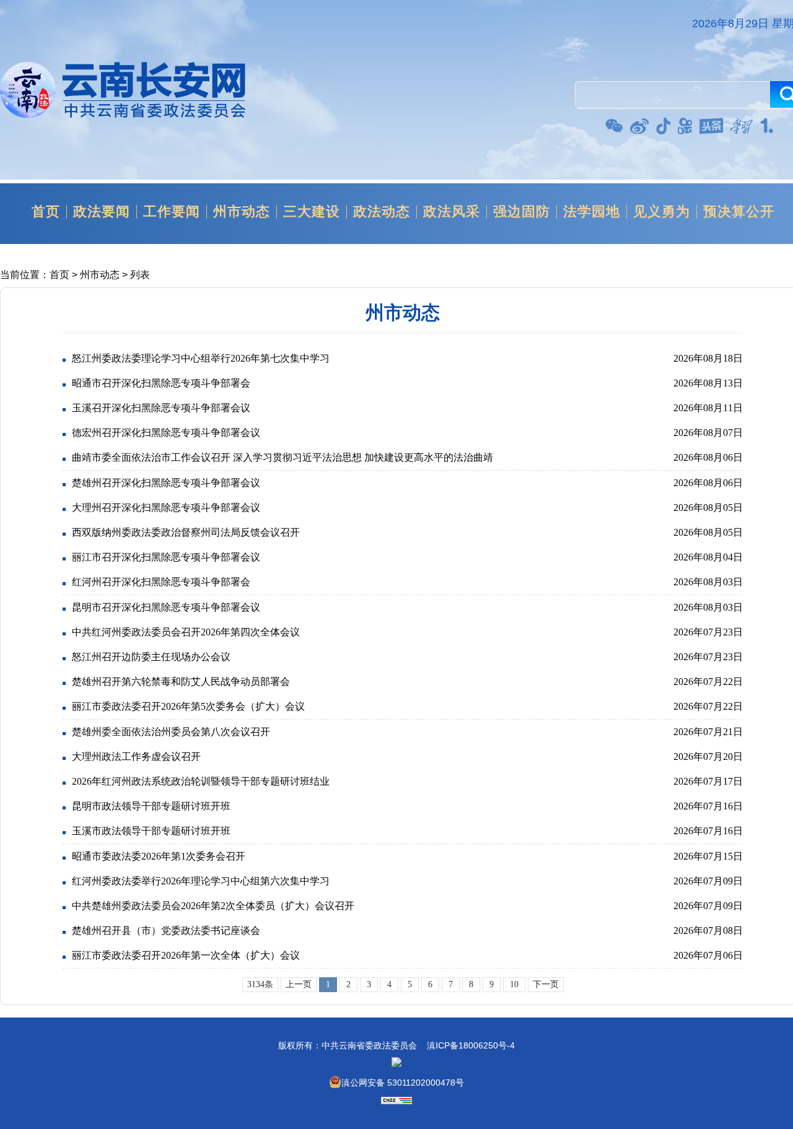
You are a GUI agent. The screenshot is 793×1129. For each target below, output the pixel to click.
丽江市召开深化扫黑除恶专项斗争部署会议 (166, 557)
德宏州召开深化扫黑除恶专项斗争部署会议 (166, 432)
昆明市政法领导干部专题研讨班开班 (151, 806)
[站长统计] (396, 1101)
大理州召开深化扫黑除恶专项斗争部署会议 (166, 507)
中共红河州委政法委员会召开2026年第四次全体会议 (186, 632)
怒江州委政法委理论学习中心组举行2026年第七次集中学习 (201, 358)
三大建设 (311, 212)
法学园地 (591, 212)
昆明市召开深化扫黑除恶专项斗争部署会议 (166, 607)
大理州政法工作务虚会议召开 (136, 756)
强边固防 (521, 212)
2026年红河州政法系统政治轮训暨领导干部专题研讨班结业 (201, 781)
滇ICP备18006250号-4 (471, 1045)
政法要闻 (101, 212)
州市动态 (241, 212)
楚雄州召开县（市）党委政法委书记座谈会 (166, 930)
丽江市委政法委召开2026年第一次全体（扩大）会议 (186, 955)
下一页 (546, 984)
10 (514, 984)
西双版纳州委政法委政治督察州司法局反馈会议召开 (186, 532)
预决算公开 (738, 212)
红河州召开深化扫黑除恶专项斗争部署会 (161, 582)
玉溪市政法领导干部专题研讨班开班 (151, 831)
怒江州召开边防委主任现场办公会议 (151, 657)
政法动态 (381, 212)
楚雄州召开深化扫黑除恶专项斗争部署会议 (166, 482)
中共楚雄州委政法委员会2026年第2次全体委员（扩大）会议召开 (213, 905)
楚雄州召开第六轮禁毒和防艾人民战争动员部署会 (181, 681)
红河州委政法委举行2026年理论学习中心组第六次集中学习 (201, 881)
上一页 (299, 984)
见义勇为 (661, 212)
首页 (46, 212)
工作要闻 (171, 212)
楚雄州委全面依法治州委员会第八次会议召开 (171, 731)
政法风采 (451, 212)
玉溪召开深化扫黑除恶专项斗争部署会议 (161, 408)
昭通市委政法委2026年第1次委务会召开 (158, 856)
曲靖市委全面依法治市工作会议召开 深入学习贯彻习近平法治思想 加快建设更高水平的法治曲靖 (282, 457)
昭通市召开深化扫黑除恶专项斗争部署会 (161, 383)
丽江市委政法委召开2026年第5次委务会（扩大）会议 (188, 706)
